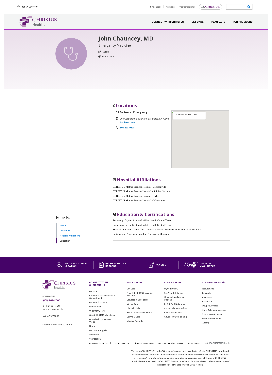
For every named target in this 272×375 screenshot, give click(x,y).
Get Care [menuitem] (198, 22)
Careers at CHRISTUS (98, 343)
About (63, 225)
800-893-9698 (127, 127)
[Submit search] (248, 6)
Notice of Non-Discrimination (170, 343)
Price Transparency (187, 7)
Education (65, 240)
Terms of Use (193, 343)
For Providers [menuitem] (242, 22)
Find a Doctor (155, 7)
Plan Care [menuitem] (218, 22)
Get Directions (127, 122)
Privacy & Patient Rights (143, 343)
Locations (65, 230)
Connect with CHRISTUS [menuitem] (168, 22)
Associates (170, 7)
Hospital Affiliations (70, 235)
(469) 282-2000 (51, 300)
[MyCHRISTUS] (210, 7)
